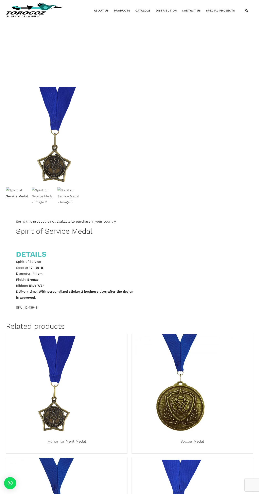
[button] (246, 10)
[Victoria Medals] (56, 461)
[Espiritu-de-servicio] (56, 135)
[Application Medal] (182, 461)
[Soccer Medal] (182, 337)
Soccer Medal (192, 441)
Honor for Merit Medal (67, 441)
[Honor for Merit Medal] (56, 337)
